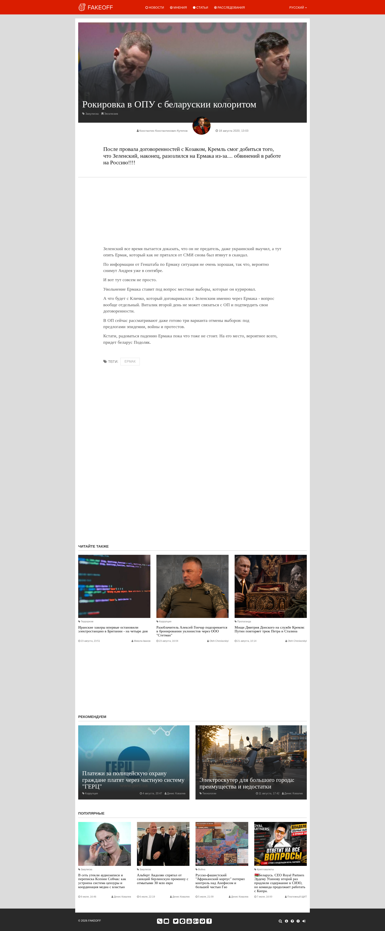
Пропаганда (244, 621)
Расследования (231, 7)
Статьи (202, 7)
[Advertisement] (192, 211)
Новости (156, 7)
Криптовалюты (265, 869)
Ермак (130, 361)
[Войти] (304, 921)
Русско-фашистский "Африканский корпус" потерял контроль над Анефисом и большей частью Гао (220, 881)
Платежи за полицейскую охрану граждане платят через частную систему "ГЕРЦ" (133, 780)
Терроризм (87, 621)
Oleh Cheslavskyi (219, 641)
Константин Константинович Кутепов (163, 130)
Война (201, 869)
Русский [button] (297, 7)
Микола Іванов (142, 641)
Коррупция (165, 621)
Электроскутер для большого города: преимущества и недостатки (247, 783)
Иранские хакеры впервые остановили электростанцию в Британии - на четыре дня (113, 629)
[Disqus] (192, 487)
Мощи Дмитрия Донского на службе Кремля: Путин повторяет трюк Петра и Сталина (270, 629)
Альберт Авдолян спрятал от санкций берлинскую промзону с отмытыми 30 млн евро (162, 879)
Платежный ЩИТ (297, 896)
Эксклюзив (111, 113)
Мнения (180, 7)
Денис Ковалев (176, 793)
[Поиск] (280, 921)
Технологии (209, 793)
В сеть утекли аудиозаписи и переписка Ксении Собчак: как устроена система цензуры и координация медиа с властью (102, 881)
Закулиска (92, 113)
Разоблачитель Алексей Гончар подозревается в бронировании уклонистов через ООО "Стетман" (191, 631)
